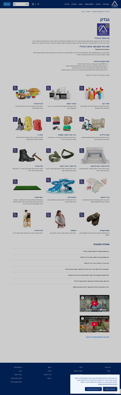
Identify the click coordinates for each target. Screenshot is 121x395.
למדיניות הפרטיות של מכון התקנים (107, 384)
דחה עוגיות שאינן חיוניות (93, 389)
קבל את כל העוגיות (110, 389)
